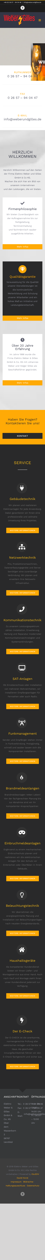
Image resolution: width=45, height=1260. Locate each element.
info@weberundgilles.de (32, 2)
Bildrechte (28, 1182)
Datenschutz (33, 1185)
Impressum (16, 1182)
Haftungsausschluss (15, 1185)
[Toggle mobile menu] (40, 20)
